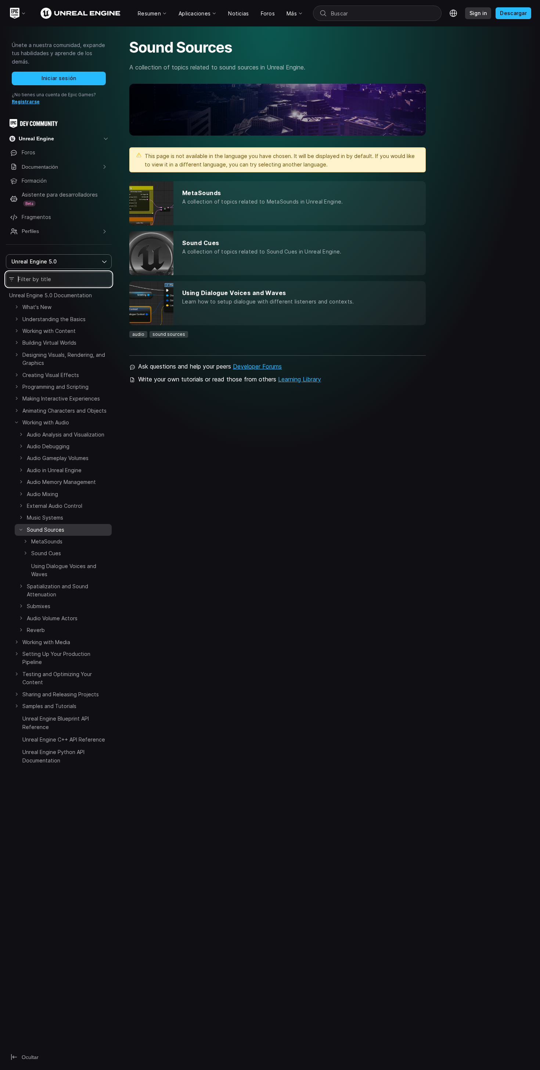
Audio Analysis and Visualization (65, 434)
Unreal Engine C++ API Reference (63, 739)
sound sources (168, 334)
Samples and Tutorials (49, 706)
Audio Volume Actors (52, 618)
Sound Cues (46, 553)
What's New (36, 307)
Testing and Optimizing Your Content (57, 678)
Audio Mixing (42, 494)
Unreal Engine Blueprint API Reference (55, 722)
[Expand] (16, 307)
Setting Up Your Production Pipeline (56, 658)
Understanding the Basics (54, 319)
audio (138, 334)
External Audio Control (54, 506)
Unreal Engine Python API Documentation (53, 756)
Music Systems (45, 517)
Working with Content (49, 331)
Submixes (38, 606)
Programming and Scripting (55, 387)
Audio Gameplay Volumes (58, 458)
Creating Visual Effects (50, 375)
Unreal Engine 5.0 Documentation (50, 295)
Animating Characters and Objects (64, 410)
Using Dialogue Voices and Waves (63, 570)
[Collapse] (16, 422)
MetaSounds (46, 541)
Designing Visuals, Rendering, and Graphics (63, 359)
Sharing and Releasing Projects (60, 694)
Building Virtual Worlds (49, 343)
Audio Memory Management (61, 482)
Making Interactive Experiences (61, 398)
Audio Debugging (48, 446)
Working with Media (46, 642)
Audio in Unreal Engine (54, 470)
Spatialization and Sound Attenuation (57, 590)
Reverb (36, 630)
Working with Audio (45, 422)
